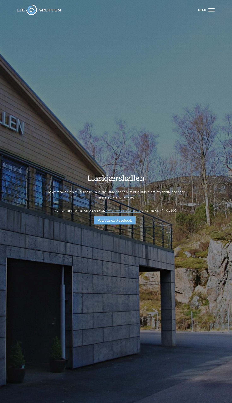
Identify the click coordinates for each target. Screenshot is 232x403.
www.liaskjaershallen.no (123, 210)
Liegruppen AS (39, 10)
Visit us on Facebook (115, 220)
